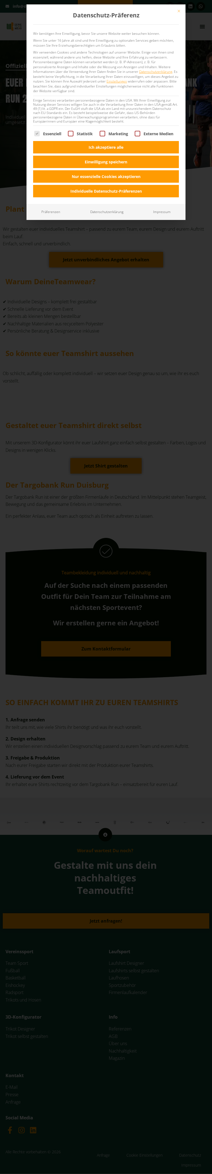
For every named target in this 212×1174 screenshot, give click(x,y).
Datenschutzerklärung (155, 71)
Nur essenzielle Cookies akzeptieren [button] (106, 176)
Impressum (162, 211)
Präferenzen (50, 211)
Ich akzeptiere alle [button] (106, 147)
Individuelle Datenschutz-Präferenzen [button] (106, 191)
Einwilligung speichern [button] (106, 161)
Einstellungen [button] (117, 81)
